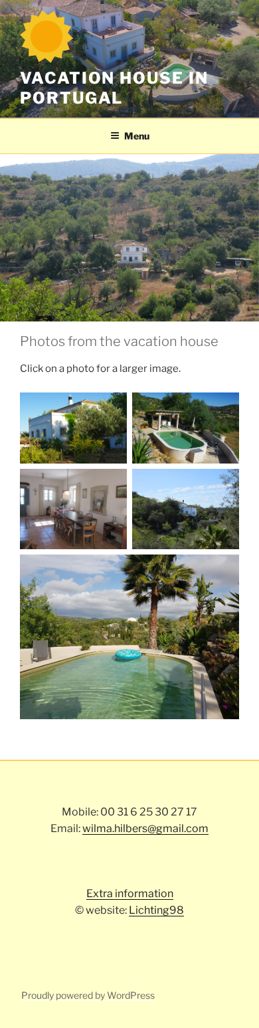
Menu (136, 135)
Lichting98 (156, 910)
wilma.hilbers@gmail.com (145, 828)
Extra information (129, 893)
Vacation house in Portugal (114, 88)
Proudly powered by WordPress (88, 995)
